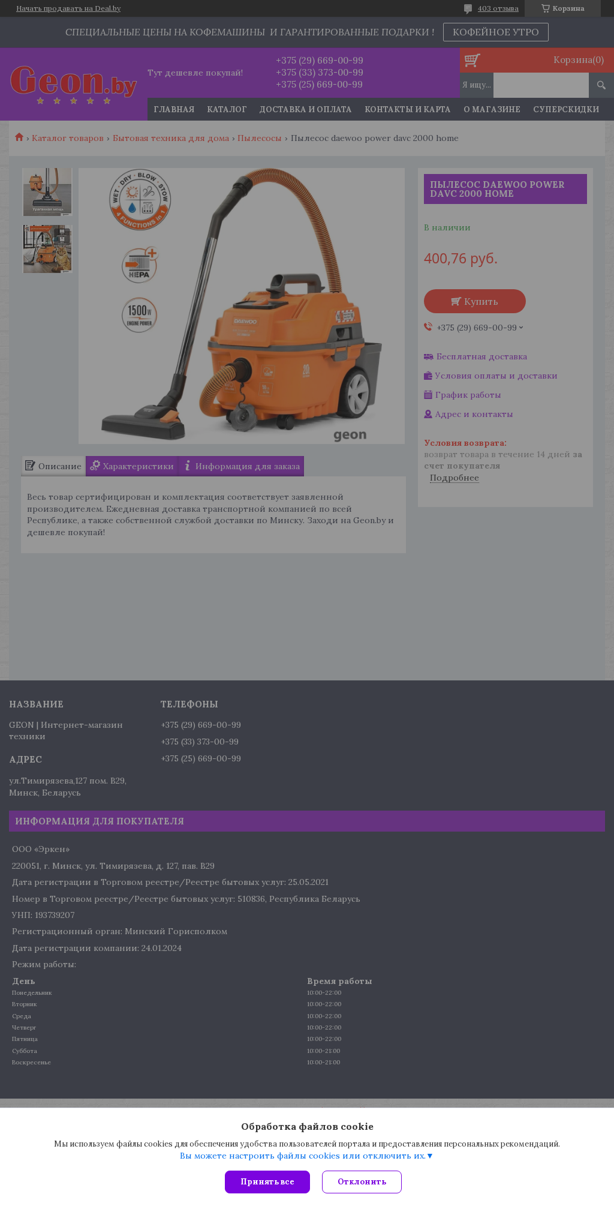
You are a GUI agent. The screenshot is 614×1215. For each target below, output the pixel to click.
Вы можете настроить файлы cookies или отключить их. (303, 1155)
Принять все (267, 1182)
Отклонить (362, 1182)
